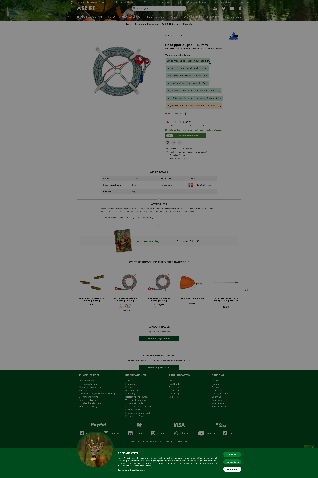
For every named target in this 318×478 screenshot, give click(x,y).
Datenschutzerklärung (126, 470)
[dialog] (159, 239)
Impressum (140, 470)
